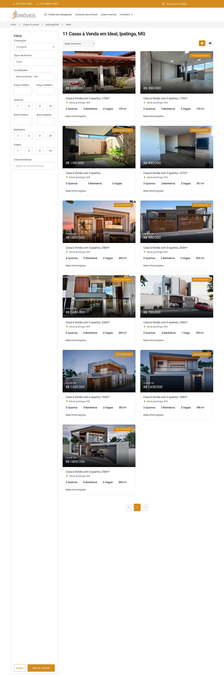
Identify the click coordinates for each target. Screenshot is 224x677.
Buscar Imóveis (41, 668)
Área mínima (21, 114)
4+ (50, 106)
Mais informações (76, 116)
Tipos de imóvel (22, 55)
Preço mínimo (21, 85)
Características (23, 159)
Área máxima (44, 114)
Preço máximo (44, 85)
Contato (125, 14)
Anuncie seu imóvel (86, 14)
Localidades (20, 70)
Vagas (17, 144)
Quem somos (108, 14)
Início (13, 24)
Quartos (18, 99)
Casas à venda (31, 24)
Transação (20, 40)
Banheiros (19, 129)
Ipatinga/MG (52, 24)
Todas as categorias (60, 14)
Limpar (19, 668)
